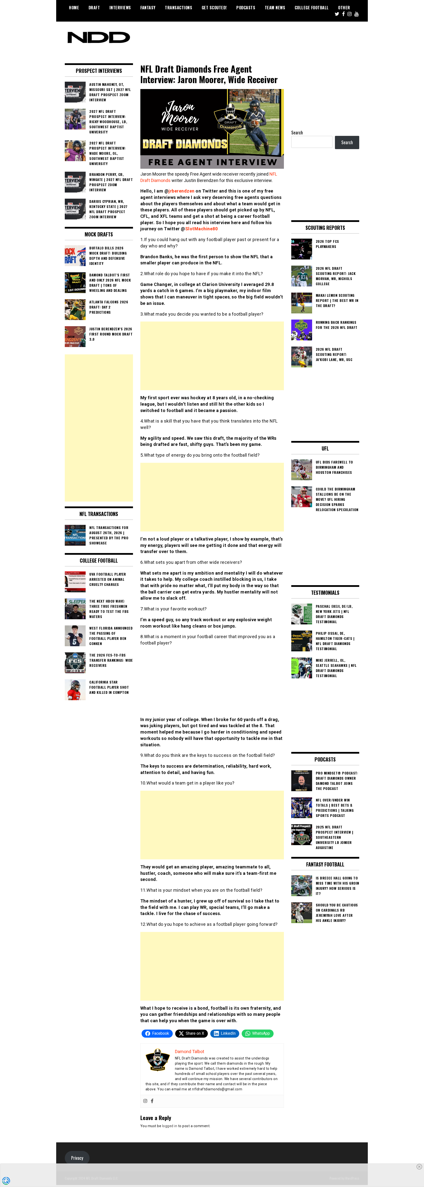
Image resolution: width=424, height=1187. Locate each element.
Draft (94, 8)
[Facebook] (152, 1101)
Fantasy (148, 8)
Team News (275, 8)
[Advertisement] (212, 356)
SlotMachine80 (201, 228)
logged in (169, 1126)
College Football (312, 8)
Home (74, 8)
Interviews (120, 8)
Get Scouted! (214, 8)
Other (344, 8)
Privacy (77, 1158)
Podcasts (245, 8)
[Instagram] (145, 1101)
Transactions (178, 8)
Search (297, 132)
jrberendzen (182, 191)
